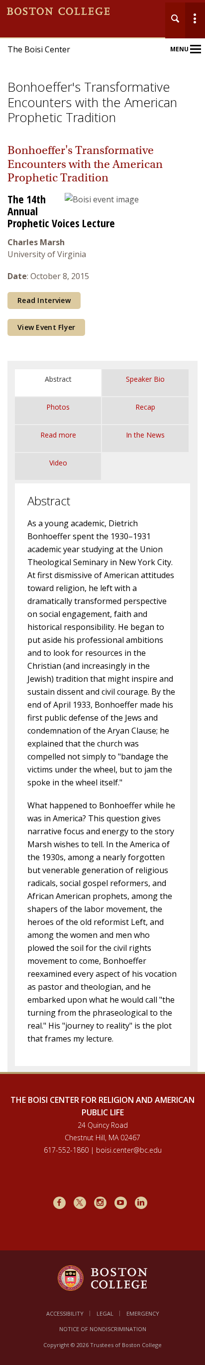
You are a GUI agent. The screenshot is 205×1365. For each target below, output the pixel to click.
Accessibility (65, 1313)
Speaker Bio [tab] (145, 379)
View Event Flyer (46, 327)
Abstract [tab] (58, 379)
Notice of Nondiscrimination (102, 1329)
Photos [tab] (58, 407)
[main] (102, 613)
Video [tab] (58, 462)
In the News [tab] (145, 435)
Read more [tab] (58, 435)
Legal (105, 1313)
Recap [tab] (145, 407)
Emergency (142, 1313)
